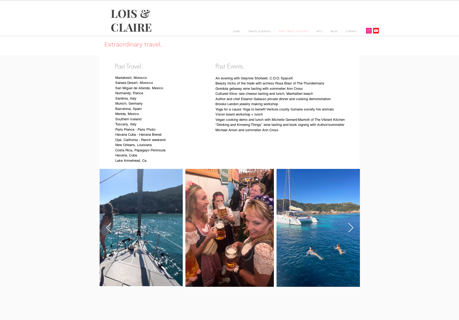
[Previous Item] (109, 228)
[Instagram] (369, 30)
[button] (259, 31)
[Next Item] (351, 228)
